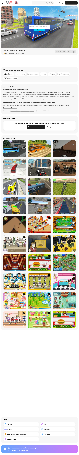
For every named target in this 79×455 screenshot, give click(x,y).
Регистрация (71, 3)
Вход (61, 3)
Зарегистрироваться (36, 127)
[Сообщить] (68, 51)
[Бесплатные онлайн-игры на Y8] (9, 3)
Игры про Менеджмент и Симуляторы (22, 111)
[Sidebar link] (2, 3)
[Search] (33, 3)
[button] (10, 108)
